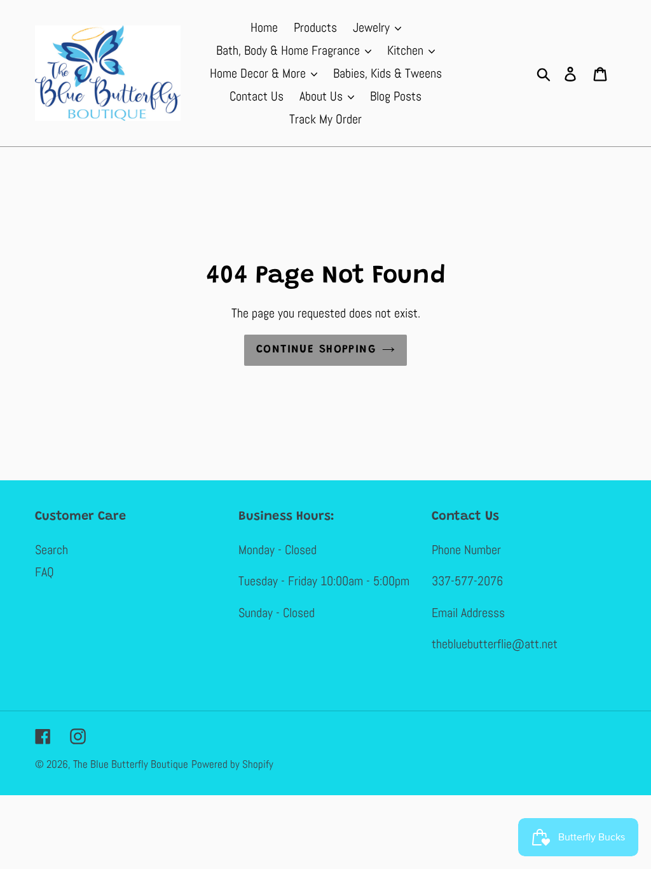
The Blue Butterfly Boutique (130, 764)
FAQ (44, 572)
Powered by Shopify (232, 764)
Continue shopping (316, 350)
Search (51, 549)
